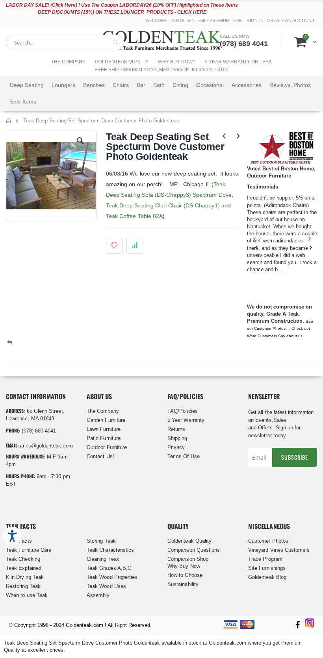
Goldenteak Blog (267, 577)
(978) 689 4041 (244, 44)
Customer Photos (268, 541)
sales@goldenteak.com (45, 446)
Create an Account (291, 20)
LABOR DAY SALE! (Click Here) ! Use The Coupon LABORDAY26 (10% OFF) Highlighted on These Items (122, 5)
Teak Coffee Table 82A (134, 216)
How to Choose (184, 575)
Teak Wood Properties (112, 577)
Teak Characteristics (110, 550)
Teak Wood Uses (106, 586)
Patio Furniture (104, 438)
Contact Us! (100, 456)
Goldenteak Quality (189, 541)
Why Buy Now (183, 566)
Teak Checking (23, 559)
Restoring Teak (23, 586)
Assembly (98, 595)
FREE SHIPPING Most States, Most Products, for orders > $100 (161, 69)
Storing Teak (101, 541)
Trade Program (265, 559)
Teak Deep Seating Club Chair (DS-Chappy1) (163, 205)
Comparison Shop (187, 559)
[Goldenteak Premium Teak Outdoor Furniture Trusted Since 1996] (161, 42)
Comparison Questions (193, 550)
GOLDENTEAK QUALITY (122, 62)
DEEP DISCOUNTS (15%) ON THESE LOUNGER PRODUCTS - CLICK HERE (122, 12)
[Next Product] (238, 136)
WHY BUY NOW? (176, 62)
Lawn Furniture (104, 429)
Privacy (176, 447)
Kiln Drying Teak (25, 577)
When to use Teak (27, 595)
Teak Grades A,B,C (109, 568)
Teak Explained (23, 568)
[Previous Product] (224, 136)
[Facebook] (297, 625)
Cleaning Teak (103, 559)
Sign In (255, 20)
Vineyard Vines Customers (279, 550)
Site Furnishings (267, 568)
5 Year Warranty (185, 420)
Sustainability (183, 584)
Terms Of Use (183, 456)
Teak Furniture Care (28, 550)
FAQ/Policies (182, 411)
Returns (176, 429)
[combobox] (65, 42)
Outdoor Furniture (107, 447)
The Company (103, 411)
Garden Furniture (106, 420)
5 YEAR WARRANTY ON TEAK (238, 62)
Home (9, 122)
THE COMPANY (68, 62)
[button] (80, 147)
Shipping (177, 438)
